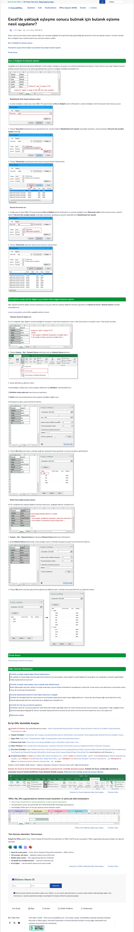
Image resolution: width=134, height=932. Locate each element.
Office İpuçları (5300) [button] (68, 8)
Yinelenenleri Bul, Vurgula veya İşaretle (39, 735)
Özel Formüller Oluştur (77, 728)
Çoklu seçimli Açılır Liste (69, 742)
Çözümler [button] (31, 8)
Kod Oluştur (64, 728)
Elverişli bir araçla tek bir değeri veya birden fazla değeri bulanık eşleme (34, 48)
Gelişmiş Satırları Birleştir (30, 761)
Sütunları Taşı (47, 746)
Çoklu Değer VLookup (44, 739)
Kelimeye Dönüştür (81, 759)
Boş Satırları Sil (59, 735)
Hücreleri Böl (44, 761)
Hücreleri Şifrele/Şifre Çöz (40, 752)
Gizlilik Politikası (66, 908)
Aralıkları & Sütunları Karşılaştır (99, 746)
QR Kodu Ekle (38, 759)
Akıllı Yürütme (53, 728)
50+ (66, 756)
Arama (94, 8)
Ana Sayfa (16, 908)
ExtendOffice (16, 8)
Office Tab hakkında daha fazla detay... (89, 828)
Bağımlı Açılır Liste (52, 742)
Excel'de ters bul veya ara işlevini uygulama (26, 705)
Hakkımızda (87, 908)
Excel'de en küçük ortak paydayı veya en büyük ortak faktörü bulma (34, 684)
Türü (75, 756)
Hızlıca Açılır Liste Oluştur (35, 742)
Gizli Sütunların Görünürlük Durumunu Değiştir (69, 746)
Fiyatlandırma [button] (50, 8)
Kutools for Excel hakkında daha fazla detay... (87, 792)
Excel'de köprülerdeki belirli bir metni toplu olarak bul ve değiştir (34, 695)
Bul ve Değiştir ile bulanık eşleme (20, 43)
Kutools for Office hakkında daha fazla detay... (86, 866)
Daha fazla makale (17, 715)
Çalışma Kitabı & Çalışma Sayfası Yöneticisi (88, 749)
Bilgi (32, 908)
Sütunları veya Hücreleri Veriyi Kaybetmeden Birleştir (86, 735)
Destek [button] (83, 8)
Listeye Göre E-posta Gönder (60, 752)
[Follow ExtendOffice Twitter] (14, 923)
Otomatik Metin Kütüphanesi (114, 749)
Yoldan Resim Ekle (50, 759)
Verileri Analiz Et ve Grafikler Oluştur (100, 728)
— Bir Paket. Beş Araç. (31, 2)
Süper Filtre (76, 752)
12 (27, 756)
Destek (47, 908)
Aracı (35, 756)
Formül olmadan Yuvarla (114, 735)
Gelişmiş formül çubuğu (63, 749)
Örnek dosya (12, 52)
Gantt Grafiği (82, 756)
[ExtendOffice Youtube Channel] (19, 923)
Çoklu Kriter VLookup (27, 739)
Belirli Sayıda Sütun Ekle (32, 746)
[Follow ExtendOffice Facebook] (10, 923)
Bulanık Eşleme (73, 739)
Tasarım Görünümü (46, 749)
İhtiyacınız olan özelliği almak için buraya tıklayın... (84, 772)
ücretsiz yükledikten (15, 312)
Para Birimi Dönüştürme (97, 759)
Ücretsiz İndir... (113, 792)
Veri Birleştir (24, 752)
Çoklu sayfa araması (60, 739)
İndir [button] (40, 8)
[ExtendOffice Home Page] (102, 2)
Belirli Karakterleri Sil (53, 756)
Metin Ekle (41, 756)
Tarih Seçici (15, 752)
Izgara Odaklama (33, 749)
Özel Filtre (85, 752)
